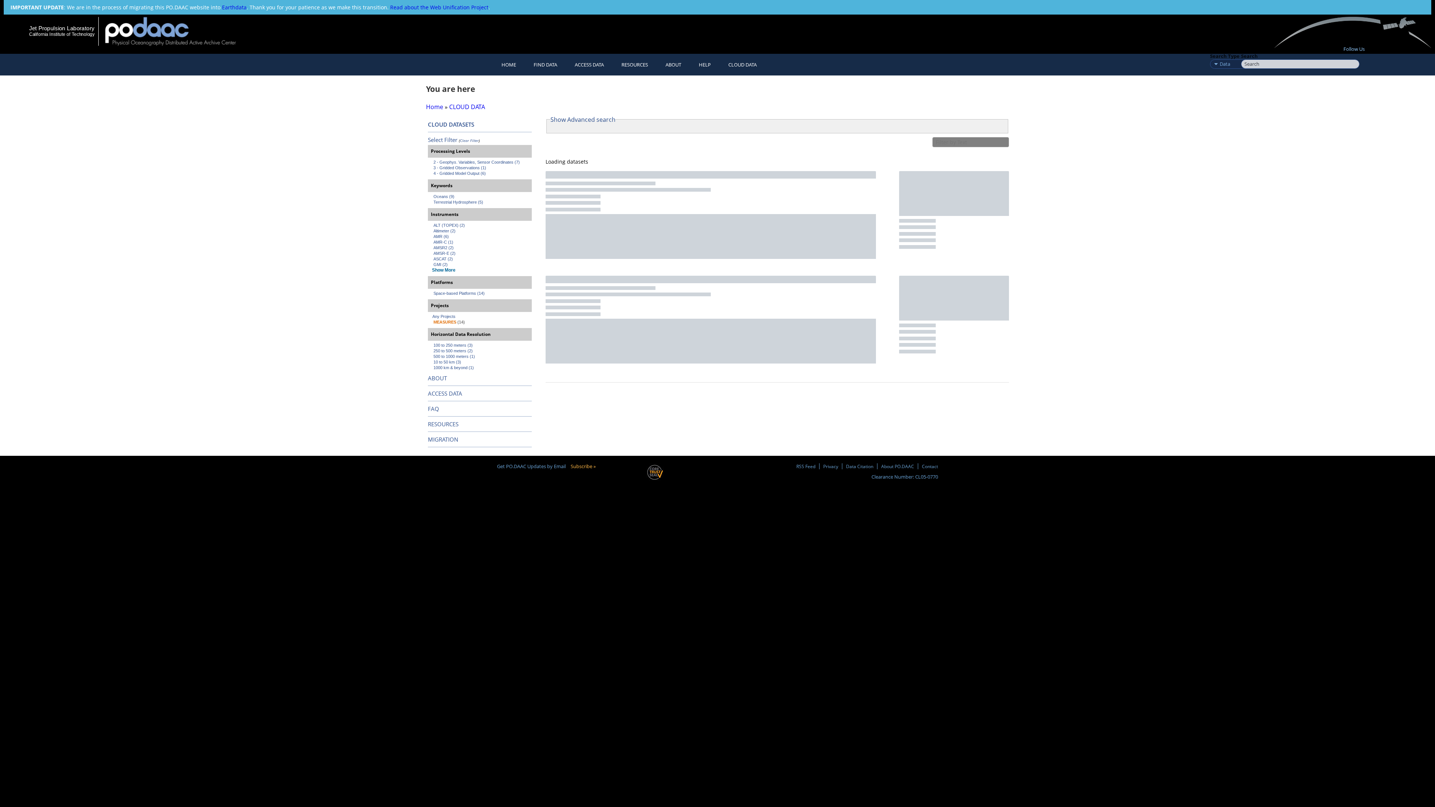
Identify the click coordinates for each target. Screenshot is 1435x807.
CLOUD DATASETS (451, 124)
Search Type (1225, 56)
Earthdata (234, 7)
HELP (705, 64)
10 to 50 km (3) (447, 362)
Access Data (589, 64)
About (673, 64)
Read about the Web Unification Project (439, 7)
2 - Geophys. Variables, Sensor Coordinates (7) (476, 162)
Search (1249, 56)
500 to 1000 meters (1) (454, 356)
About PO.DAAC (897, 466)
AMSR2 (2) (443, 247)
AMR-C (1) (443, 242)
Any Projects (444, 316)
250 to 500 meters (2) (453, 351)
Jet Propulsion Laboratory (61, 28)
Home (509, 64)
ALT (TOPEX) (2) (449, 225)
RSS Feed (805, 466)
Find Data (545, 64)
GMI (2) (440, 264)
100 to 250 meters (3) (453, 345)
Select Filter (442, 139)
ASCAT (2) (443, 259)
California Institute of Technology (62, 34)
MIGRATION (443, 439)
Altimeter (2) (444, 231)
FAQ (433, 408)
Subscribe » (583, 466)
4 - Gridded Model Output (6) (459, 173)
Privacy (830, 466)
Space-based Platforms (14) (459, 293)
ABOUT (437, 378)
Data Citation (859, 466)
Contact (930, 466)
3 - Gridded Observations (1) (459, 168)
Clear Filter (469, 140)
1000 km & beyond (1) (453, 367)
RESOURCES (634, 64)
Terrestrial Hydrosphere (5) (458, 202)
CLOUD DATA (742, 64)
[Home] (177, 31)
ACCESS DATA (445, 393)
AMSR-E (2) (444, 253)
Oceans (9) (443, 196)
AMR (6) (441, 236)
